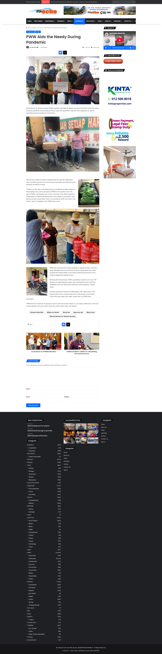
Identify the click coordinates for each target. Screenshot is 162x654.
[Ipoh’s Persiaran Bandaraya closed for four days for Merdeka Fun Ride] (69, 426)
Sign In (66, 470)
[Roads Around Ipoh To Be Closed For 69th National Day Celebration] (92, 440)
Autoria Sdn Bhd (37, 312)
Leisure (31, 541)
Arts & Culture (33, 520)
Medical (31, 503)
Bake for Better (53, 312)
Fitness (31, 538)
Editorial (31, 590)
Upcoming (32, 494)
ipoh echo (91, 312)
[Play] (106, 48)
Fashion (31, 535)
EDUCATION (90, 21)
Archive (66, 464)
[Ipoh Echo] (43, 11)
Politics (31, 579)
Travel (30, 547)
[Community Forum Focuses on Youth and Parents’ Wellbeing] (81, 426)
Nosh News (32, 474)
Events (31, 491)
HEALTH (107, 21)
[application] (120, 40)
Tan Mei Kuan (33, 47)
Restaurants (32, 480)
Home (29, 21)
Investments (32, 448)
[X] (65, 52)
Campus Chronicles (35, 456)
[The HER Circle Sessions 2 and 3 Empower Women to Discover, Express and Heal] (69, 433)
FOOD (99, 21)
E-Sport (31, 619)
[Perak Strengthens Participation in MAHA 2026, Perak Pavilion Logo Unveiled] (81, 440)
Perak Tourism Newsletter (37, 634)
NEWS (69, 21)
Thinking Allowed (34, 605)
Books (31, 526)
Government (32, 570)
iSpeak (31, 596)
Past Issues (38, 21)
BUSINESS (60, 21)
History (31, 509)
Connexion (32, 587)
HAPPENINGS (49, 21)
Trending (30, 637)
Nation (29, 549)
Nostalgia (32, 512)
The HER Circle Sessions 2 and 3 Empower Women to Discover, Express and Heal (74, 2)
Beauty (31, 523)
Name (28, 389)
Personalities (32, 576)
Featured (30, 459)
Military (31, 573)
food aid (67, 312)
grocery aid (78, 312)
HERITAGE (117, 21)
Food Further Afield (33, 482)
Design (31, 529)
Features (30, 462)
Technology (32, 544)
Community (40, 27)
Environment (32, 567)
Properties (32, 451)
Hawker (31, 468)
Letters (31, 599)
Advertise (66, 461)
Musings (31, 471)
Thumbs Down (31, 622)
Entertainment (33, 532)
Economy (32, 564)
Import (29, 515)
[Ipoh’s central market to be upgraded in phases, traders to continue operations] (92, 426)
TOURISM (155, 21)
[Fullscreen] (133, 48)
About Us (66, 455)
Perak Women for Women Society (63, 316)
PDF (28, 611)
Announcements (34, 488)
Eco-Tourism (33, 628)
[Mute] (130, 48)
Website (66, 397)
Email (28, 397)
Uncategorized (31, 640)
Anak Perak (32, 555)
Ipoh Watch (32, 593)
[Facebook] (60, 52)
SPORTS (146, 21)
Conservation (33, 561)
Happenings (30, 485)
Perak (29, 613)
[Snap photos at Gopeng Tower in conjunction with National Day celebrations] (81, 433)
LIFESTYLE (127, 21)
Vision (65, 458)
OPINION (137, 21)
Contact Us (67, 467)
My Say (31, 602)
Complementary (34, 500)
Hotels (31, 631)
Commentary (33, 584)
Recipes (31, 477)
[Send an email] (37, 47)
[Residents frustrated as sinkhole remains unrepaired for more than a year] (69, 440)
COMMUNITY (79, 21)
